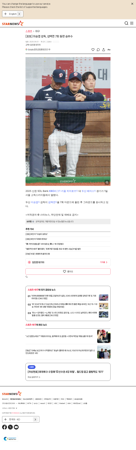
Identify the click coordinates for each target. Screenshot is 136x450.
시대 (55, 403)
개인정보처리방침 (15, 399)
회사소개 (4, 399)
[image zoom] (107, 182)
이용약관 (56, 399)
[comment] (98, 49)
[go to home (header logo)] (13, 23)
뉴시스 (36, 403)
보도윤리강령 (78, 399)
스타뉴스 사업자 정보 (8, 408)
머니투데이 (21, 403)
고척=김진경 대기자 (33, 45)
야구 (37, 31)
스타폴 (85, 403)
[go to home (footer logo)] (12, 393)
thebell (62, 403)
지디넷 (50, 403)
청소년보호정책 (27, 399)
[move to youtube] (16, 427)
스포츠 (29, 31)
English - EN (15, 14)
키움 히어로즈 (68, 191)
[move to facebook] (4, 427)
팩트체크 (69, 399)
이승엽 (34, 202)
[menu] (132, 23)
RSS (62, 399)
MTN (29, 403)
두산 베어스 (88, 191)
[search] (126, 23)
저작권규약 (47, 399)
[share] (103, 49)
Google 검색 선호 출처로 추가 (38, 49)
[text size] (108, 49)
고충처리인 (38, 399)
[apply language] (19, 14)
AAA (69, 403)
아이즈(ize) (77, 403)
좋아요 (70, 271)
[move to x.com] (10, 427)
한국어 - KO (14, 419)
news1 (42, 403)
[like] (93, 49)
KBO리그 (54, 191)
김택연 (51, 202)
